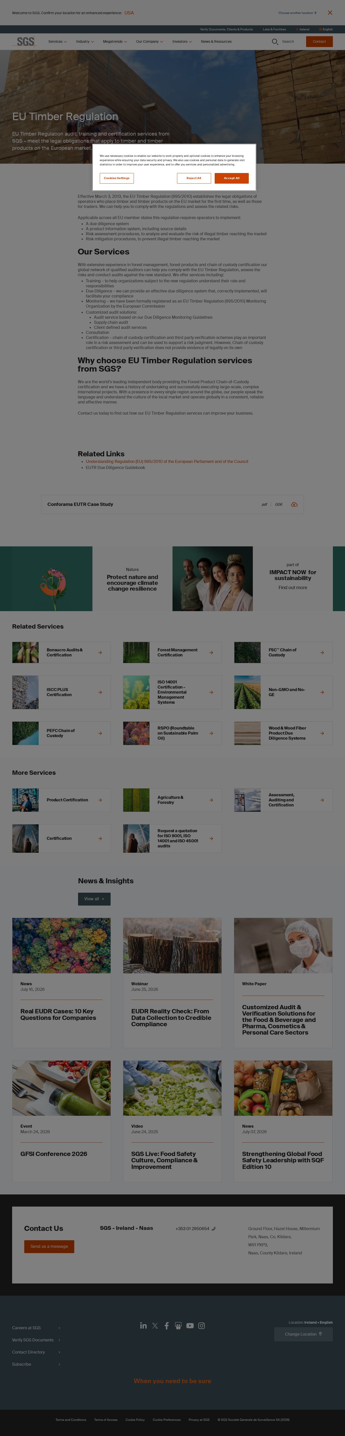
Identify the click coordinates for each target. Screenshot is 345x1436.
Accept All (232, 178)
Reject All (194, 178)
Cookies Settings (117, 178)
